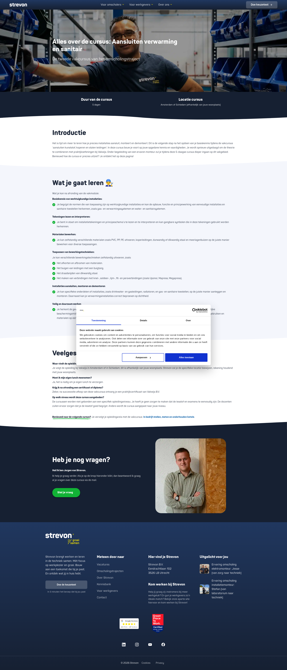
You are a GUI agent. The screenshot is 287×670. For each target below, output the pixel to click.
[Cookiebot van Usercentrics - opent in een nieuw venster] (194, 310)
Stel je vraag (65, 492)
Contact (102, 597)
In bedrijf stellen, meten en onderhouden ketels (168, 416)
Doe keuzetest (259, 4)
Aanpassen (141, 357)
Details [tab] (143, 320)
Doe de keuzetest (66, 584)
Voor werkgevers (139, 4)
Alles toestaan (186, 357)
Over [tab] (188, 320)
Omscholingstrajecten (110, 571)
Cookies (146, 662)
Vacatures (103, 564)
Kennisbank (104, 584)
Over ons (163, 4)
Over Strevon (105, 577)
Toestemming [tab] (98, 320)
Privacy (160, 662)
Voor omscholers (111, 4)
